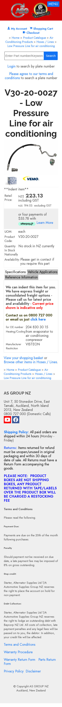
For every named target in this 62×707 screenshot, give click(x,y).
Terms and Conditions (19, 644)
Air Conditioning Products (29, 40)
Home (15, 38)
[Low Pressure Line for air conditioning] (31, 173)
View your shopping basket (23, 357)
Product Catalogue (34, 38)
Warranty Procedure (18, 652)
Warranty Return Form (19, 659)
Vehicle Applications (42, 272)
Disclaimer (33, 671)
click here (38, 319)
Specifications (15, 272)
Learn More (45, 222)
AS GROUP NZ (39, 686)
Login (11, 66)
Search (51, 56)
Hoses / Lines (45, 42)
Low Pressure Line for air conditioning (31, 46)
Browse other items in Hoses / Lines (30, 362)
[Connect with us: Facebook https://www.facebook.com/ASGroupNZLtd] (15, 420)
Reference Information (21, 277)
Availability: (12, 259)
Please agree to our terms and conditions (29, 75)
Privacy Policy (14, 671)
